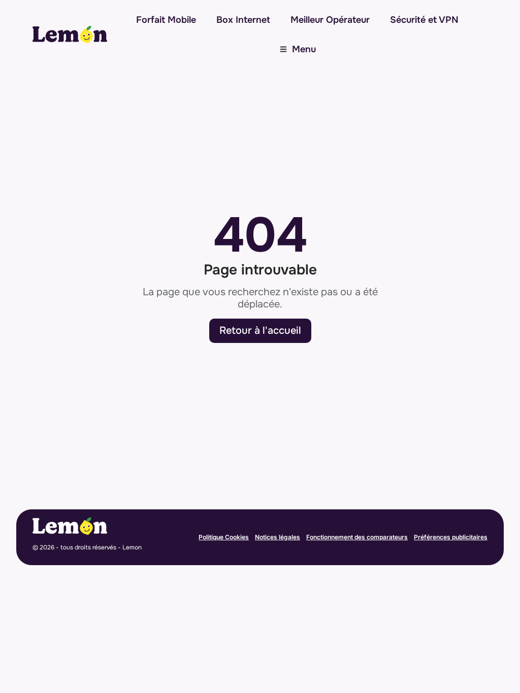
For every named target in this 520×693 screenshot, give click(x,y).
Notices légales (277, 537)
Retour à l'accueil (260, 330)
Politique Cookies (224, 537)
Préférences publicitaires (451, 537)
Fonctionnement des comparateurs (357, 537)
